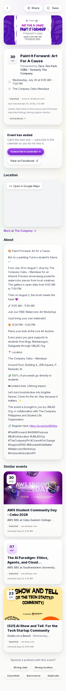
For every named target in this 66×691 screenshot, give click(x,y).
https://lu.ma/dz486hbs (43, 425)
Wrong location (44, 667)
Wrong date (20, 667)
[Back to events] (7, 8)
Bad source (33, 675)
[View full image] (33, 30)
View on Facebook (22, 160)
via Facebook (16, 118)
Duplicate (53, 675)
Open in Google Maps (26, 186)
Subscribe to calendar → (26, 151)
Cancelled (13, 675)
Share (35, 8)
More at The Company (20, 230)
